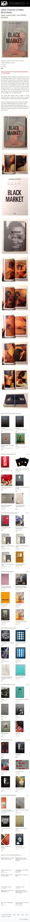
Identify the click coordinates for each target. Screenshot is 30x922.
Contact (22, 914)
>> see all (27, 454)
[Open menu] (27, 3)
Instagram (9, 916)
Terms (27, 914)
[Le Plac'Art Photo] (4, 3)
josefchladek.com (25, 919)
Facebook (3, 916)
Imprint (14, 914)
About (18, 914)
